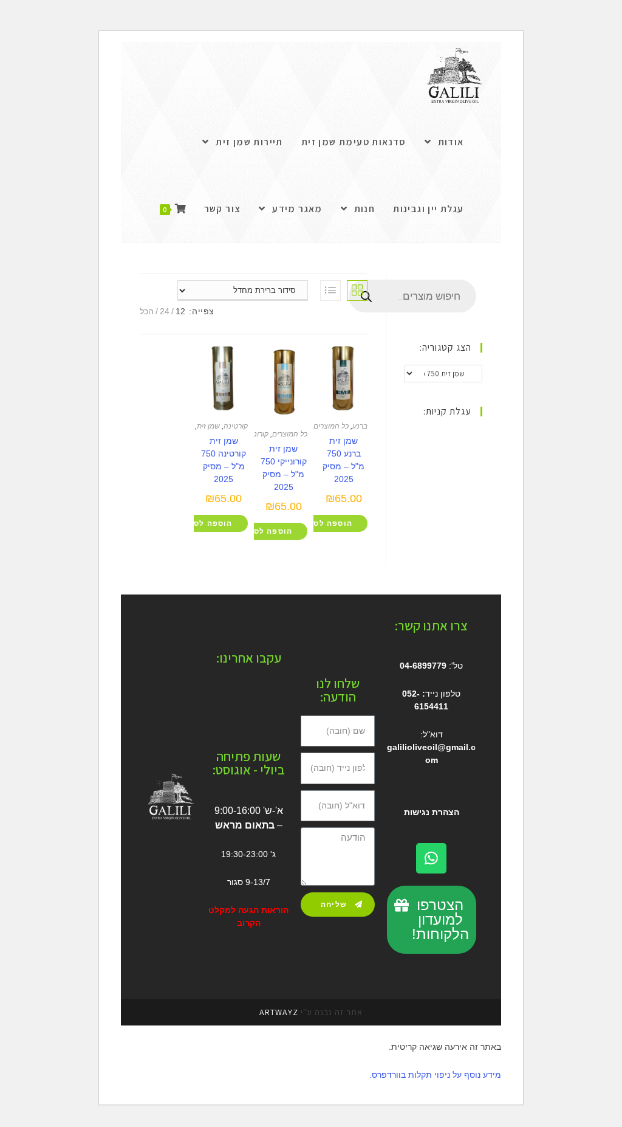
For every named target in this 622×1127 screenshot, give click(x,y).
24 (164, 311)
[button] (431, 920)
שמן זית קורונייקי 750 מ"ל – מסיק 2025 (284, 468)
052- (411, 693)
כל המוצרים (331, 426)
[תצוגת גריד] (357, 290)
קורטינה (236, 426)
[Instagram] (233, 692)
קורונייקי (256, 434)
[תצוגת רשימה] (330, 290)
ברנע (359, 426)
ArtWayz (278, 1012)
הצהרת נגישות (431, 812)
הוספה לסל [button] (330, 523)
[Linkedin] (265, 722)
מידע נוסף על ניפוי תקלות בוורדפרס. (435, 1075)
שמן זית (208, 426)
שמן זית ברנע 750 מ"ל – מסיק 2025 (343, 460)
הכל (147, 311)
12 (180, 311)
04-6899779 (423, 665)
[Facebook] (266, 692)
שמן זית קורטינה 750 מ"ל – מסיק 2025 (223, 460)
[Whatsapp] (431, 858)
